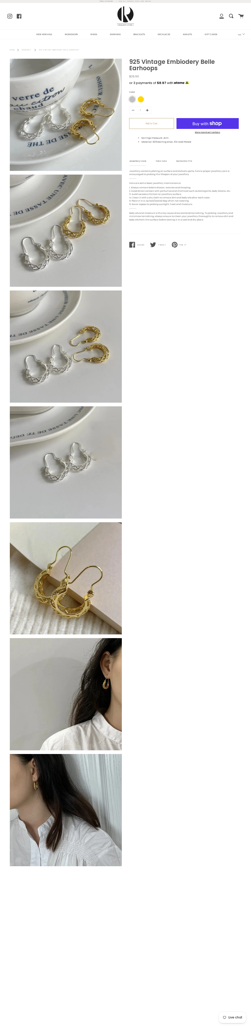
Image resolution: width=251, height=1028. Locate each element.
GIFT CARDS (211, 34)
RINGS (93, 34)
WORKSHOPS (71, 34)
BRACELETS (139, 34)
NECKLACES (164, 34)
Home (12, 50)
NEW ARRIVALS (44, 34)
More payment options (207, 132)
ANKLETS (187, 34)
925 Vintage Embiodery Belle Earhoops (59, 50)
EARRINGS (115, 34)
